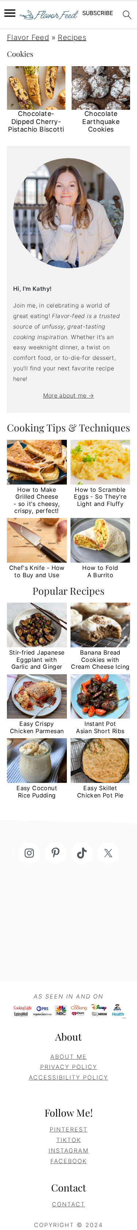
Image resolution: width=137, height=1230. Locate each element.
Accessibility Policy (68, 1077)
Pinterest (69, 1129)
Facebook (68, 1161)
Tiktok (68, 1139)
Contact (68, 1204)
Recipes (72, 37)
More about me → (68, 395)
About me (68, 1056)
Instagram (69, 1150)
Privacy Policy (68, 1066)
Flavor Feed (28, 37)
